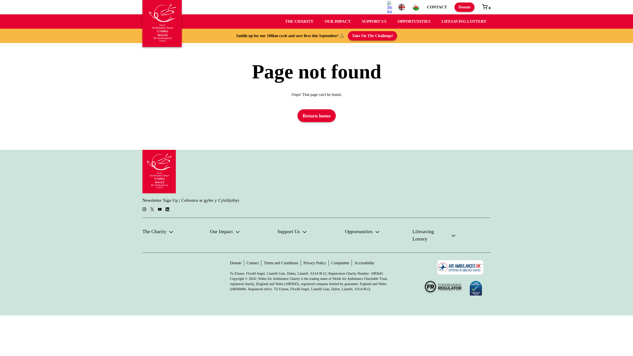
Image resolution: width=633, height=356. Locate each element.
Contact (437, 7)
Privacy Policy (314, 263)
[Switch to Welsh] (416, 7)
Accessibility (364, 263)
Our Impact (338, 21)
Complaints (340, 263)
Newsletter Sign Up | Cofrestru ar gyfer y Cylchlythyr (190, 200)
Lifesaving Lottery (464, 21)
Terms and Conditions (281, 263)
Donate (464, 7)
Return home (317, 115)
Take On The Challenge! (372, 36)
